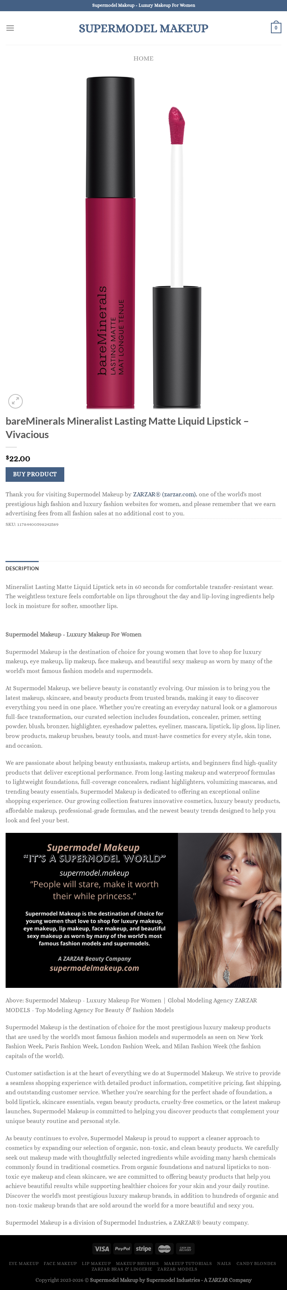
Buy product (35, 474)
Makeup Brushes (137, 1263)
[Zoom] (15, 401)
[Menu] (10, 28)
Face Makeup (60, 1263)
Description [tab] (22, 568)
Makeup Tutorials (188, 1263)
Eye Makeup (24, 1263)
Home (143, 58)
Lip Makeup (96, 1263)
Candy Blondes (257, 1263)
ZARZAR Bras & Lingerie (122, 1269)
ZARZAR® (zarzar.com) (164, 494)
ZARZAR (218, 1280)
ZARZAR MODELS (177, 1269)
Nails (224, 1263)
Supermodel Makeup (143, 28)
